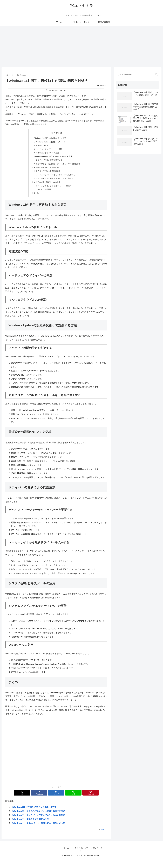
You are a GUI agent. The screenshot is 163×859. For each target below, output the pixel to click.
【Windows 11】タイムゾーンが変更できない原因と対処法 (38, 815)
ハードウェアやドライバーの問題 (49, 149)
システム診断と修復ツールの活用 (47, 182)
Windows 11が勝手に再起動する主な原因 (50, 138)
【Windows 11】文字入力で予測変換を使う (31, 819)
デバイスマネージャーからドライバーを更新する (55, 175)
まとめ (36, 193)
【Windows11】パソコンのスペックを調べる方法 (34, 807)
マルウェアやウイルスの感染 (47, 153)
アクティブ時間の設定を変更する (49, 160)
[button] (156, 74)
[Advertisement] (81, 46)
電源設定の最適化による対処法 (46, 167)
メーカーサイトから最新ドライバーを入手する (54, 178)
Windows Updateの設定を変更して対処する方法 (53, 156)
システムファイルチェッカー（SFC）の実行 (53, 186)
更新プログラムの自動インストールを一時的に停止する (58, 164)
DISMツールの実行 (43, 189)
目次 (53, 133)
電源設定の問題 (42, 145)
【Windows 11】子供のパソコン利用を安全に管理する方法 (38, 823)
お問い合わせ (96, 848)
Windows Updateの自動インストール (50, 142)
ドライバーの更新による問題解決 (47, 171)
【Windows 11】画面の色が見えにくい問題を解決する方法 (38, 811)
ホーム (66, 848)
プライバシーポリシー (81, 849)
